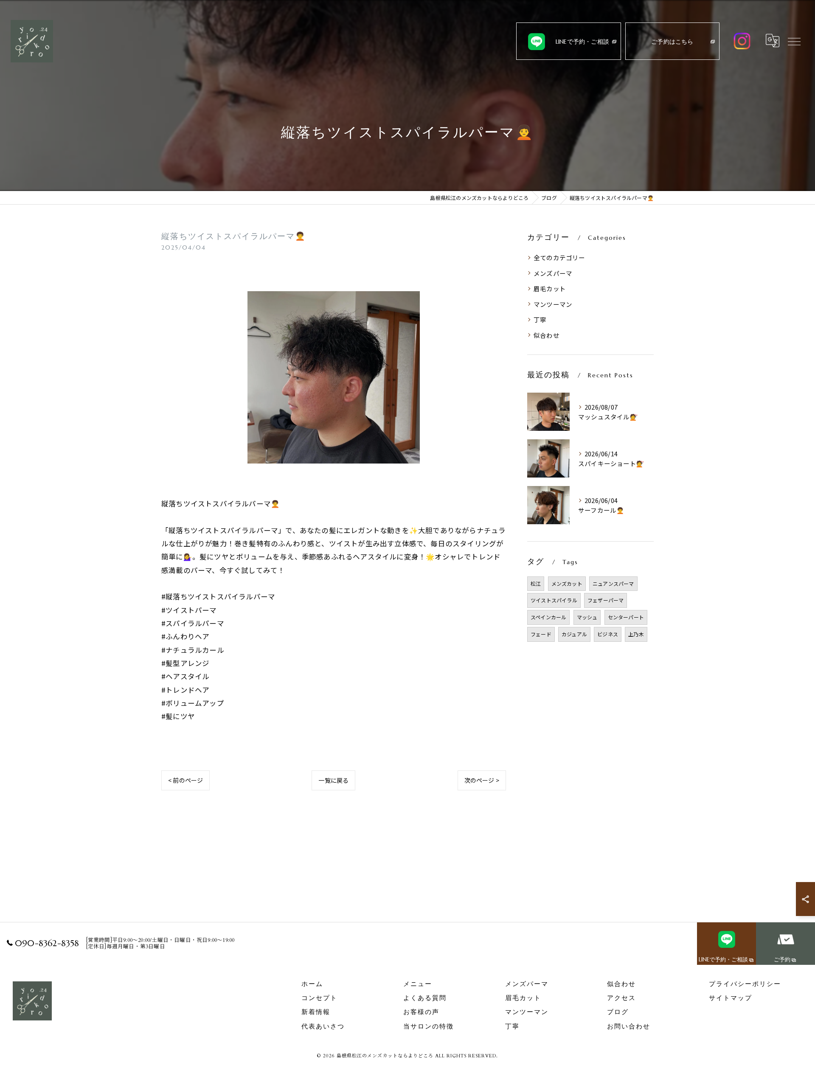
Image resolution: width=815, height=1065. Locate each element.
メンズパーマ (553, 273)
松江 (536, 583)
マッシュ (587, 617)
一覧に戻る (333, 780)
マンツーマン (553, 304)
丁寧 (540, 319)
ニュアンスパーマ (613, 583)
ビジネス (607, 634)
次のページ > (481, 780)
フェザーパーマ (605, 600)
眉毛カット (550, 288)
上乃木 (636, 634)
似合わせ (546, 335)
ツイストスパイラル (554, 600)
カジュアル (574, 634)
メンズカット (566, 583)
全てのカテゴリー (559, 257)
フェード (541, 634)
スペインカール (548, 617)
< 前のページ (185, 780)
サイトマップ (730, 998)
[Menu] (794, 40)
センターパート (626, 617)
